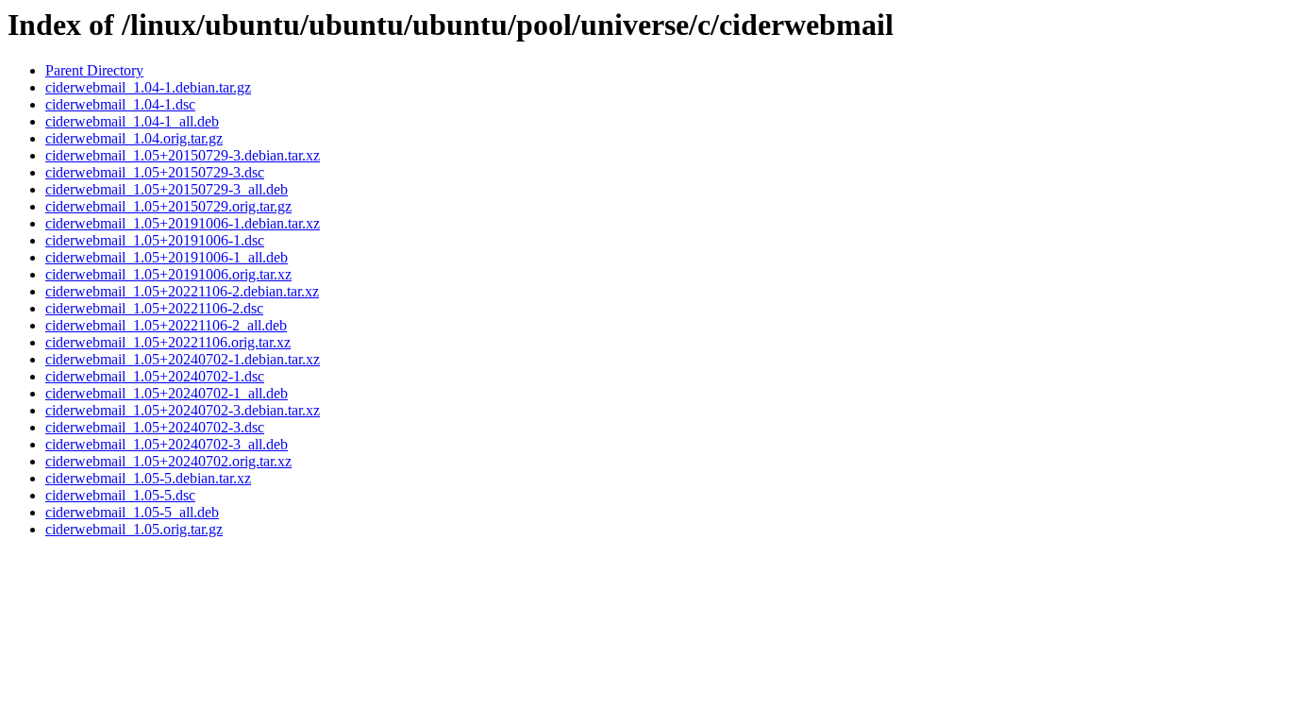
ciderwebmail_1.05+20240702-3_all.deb (166, 444)
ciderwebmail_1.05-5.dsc (120, 495)
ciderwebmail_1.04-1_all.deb (132, 121)
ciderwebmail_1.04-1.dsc (120, 104)
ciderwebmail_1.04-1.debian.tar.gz (148, 87)
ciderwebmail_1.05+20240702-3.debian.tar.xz (182, 410)
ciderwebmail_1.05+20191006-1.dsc (154, 240)
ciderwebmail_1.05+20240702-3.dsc (154, 427)
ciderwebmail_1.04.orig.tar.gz (134, 138)
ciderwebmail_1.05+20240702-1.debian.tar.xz (182, 359)
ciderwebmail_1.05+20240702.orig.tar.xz (168, 461)
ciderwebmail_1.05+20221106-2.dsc (154, 308)
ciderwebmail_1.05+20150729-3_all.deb (166, 189)
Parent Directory (94, 70)
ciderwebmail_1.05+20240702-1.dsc (154, 376)
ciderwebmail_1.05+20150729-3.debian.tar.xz (182, 155)
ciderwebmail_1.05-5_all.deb (132, 512)
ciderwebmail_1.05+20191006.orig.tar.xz (168, 274)
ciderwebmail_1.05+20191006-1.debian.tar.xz (182, 223)
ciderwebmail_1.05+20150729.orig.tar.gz (168, 206)
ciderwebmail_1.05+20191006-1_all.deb (166, 257)
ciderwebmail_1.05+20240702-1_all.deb (166, 393)
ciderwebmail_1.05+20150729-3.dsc (154, 172)
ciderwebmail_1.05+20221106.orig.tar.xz (168, 342)
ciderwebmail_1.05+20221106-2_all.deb (166, 325)
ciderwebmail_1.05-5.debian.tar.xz (148, 478)
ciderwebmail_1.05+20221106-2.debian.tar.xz (182, 291)
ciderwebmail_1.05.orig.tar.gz (134, 529)
